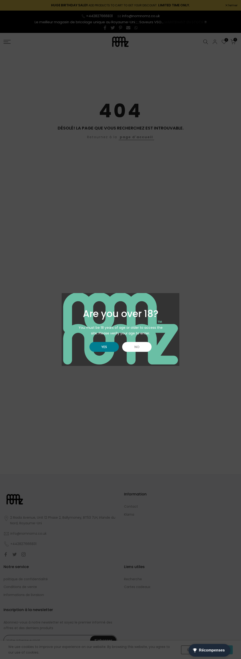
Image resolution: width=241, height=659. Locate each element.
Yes (104, 347)
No (137, 347)
